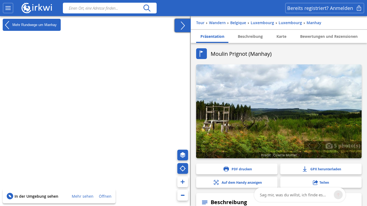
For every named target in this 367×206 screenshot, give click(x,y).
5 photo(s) (346, 145)
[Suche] (146, 8)
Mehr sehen (82, 196)
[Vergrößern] (182, 181)
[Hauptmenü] (8, 8)
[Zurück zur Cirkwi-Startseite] (36, 8)
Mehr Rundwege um (34, 25)
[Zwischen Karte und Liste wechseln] (183, 25)
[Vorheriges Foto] (309, 146)
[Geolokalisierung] (182, 168)
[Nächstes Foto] (319, 146)
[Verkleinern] (182, 195)
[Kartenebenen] (182, 155)
